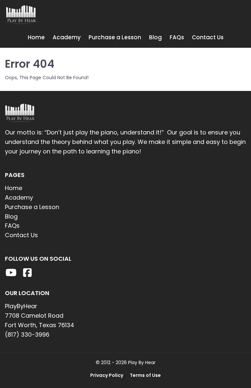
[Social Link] (11, 273)
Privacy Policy (106, 375)
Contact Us (208, 37)
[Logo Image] (46, 15)
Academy (67, 37)
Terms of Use (145, 375)
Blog (155, 37)
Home (36, 37)
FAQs (177, 37)
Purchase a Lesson (115, 37)
